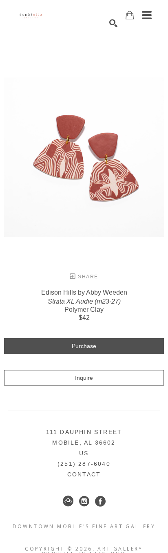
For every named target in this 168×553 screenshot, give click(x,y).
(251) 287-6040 (84, 463)
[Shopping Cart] (130, 15)
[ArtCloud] (68, 501)
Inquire (84, 378)
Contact (84, 474)
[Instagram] (84, 501)
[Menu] (147, 15)
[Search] (113, 23)
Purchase (84, 346)
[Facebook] (100, 501)
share (87, 277)
